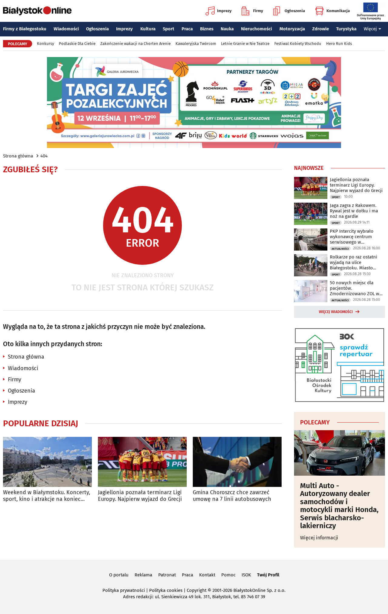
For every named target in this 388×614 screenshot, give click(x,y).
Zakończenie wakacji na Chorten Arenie (135, 44)
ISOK (246, 575)
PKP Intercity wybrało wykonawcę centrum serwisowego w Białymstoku (351, 236)
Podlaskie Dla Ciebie (77, 44)
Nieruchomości (256, 29)
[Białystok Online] (37, 10)
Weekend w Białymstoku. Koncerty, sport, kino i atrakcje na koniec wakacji (46, 495)
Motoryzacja (292, 29)
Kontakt (207, 575)
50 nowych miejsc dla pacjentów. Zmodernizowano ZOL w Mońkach (354, 288)
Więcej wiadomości (336, 312)
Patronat (167, 575)
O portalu (119, 575)
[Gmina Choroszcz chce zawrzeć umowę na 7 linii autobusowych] (237, 462)
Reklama (143, 575)
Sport (168, 29)
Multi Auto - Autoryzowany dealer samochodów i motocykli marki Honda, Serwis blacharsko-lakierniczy (339, 506)
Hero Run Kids (339, 44)
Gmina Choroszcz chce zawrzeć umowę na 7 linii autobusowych (232, 495)
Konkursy (45, 44)
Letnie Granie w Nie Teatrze (245, 44)
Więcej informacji (319, 538)
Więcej (370, 29)
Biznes (206, 29)
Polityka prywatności (123, 590)
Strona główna (18, 156)
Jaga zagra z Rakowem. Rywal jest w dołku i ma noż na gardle (354, 211)
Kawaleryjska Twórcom (196, 44)
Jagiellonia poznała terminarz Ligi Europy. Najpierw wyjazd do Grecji (140, 495)
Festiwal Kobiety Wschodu (297, 44)
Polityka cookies (165, 590)
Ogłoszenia (295, 10)
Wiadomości (66, 29)
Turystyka (346, 29)
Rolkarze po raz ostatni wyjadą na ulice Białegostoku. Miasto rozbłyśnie (353, 262)
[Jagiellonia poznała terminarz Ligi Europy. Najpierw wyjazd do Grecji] (142, 462)
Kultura (148, 29)
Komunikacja (338, 10)
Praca (187, 29)
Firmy (258, 10)
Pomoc (228, 575)
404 (44, 156)
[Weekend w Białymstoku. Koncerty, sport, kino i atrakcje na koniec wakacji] (47, 462)
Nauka (227, 29)
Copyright (196, 590)
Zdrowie (320, 29)
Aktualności (340, 248)
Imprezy (224, 10)
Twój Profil (268, 575)
